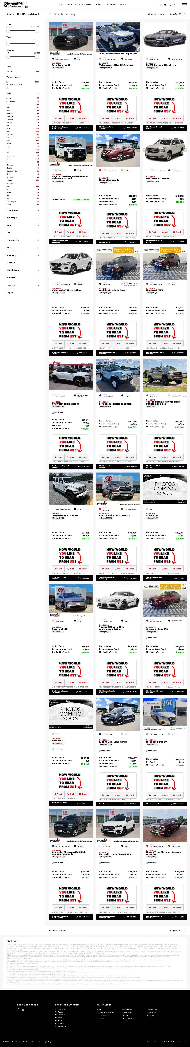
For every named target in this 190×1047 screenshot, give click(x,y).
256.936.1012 (179, 917)
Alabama (62, 1026)
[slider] (8, 30)
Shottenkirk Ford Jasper (106, 127)
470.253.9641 (131, 128)
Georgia (61, 1015)
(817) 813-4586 (84, 128)
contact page (161, 980)
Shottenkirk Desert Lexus (154, 127)
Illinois (60, 1020)
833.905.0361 (179, 467)
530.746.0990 (178, 241)
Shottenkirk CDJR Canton (153, 466)
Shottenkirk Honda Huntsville (154, 917)
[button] (91, 38)
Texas (60, 1012)
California (62, 1009)
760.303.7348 (178, 128)
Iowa (60, 1018)
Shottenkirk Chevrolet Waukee (108, 353)
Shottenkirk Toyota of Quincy (61, 466)
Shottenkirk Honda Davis (154, 241)
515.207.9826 (131, 353)
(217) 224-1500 (83, 467)
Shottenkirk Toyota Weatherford (60, 127)
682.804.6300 (178, 804)
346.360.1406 (131, 242)
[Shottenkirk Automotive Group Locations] (168, 5)
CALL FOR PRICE (58, 199)
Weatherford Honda (154, 804)
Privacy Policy (35, 963)
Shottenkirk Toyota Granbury (60, 241)
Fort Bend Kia (104, 242)
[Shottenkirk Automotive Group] (15, 4)
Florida (61, 1023)
